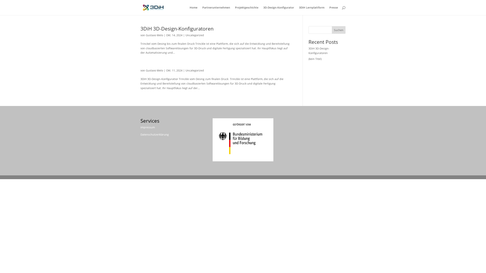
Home (193, 7)
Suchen (338, 30)
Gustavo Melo (154, 35)
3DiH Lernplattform (311, 7)
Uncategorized (194, 35)
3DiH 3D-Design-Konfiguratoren (177, 28)
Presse (333, 7)
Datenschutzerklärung (154, 134)
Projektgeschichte (246, 7)
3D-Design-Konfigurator (278, 7)
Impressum (147, 127)
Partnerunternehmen (216, 7)
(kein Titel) (315, 59)
